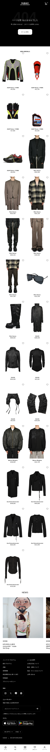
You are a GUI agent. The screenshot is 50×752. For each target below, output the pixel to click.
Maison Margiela (13, 460)
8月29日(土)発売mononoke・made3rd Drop (9, 646)
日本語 (17, 731)
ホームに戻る (25, 32)
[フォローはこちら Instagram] (5, 693)
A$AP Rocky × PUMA (13, 87)
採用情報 (5, 670)
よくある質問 (31, 660)
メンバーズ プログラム (9, 660)
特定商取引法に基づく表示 (10, 674)
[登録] (37, 708)
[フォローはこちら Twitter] (10, 693)
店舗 (4, 667)
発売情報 (5, 641)
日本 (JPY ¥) (7, 731)
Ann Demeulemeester (13, 501)
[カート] (46, 4)
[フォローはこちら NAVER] (21, 693)
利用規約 (5, 678)
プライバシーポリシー (9, 681)
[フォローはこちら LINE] (15, 693)
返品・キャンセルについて (35, 670)
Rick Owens (37, 170)
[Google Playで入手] (26, 723)
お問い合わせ (31, 674)
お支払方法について (33, 663)
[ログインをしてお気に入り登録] (22, 54)
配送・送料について (33, 667)
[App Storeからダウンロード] (10, 723)
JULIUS (37, 336)
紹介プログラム (7, 663)
